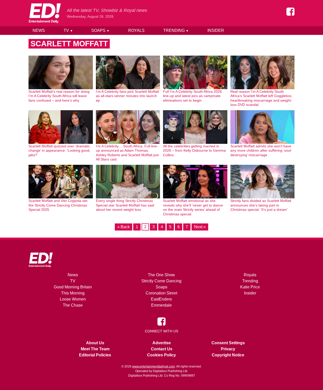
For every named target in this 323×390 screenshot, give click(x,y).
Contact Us (161, 349)
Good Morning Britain (73, 287)
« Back (123, 227)
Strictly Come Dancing (161, 281)
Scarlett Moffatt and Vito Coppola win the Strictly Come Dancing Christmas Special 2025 (58, 205)
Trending (176, 30)
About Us (95, 343)
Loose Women (73, 299)
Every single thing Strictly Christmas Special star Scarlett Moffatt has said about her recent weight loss (125, 205)
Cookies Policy (161, 355)
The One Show (161, 275)
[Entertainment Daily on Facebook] (290, 12)
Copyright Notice (228, 355)
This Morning (73, 293)
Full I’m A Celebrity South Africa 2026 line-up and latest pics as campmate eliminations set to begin (192, 95)
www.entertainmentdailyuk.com (153, 366)
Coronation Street (161, 293)
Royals (136, 30)
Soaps (100, 30)
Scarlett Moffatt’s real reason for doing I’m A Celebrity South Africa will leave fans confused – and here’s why (59, 95)
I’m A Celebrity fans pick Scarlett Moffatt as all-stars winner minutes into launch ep (127, 95)
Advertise (161, 343)
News (39, 30)
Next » (200, 227)
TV (68, 30)
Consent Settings (228, 343)
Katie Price (250, 287)
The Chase (73, 305)
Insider (215, 30)
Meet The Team (95, 349)
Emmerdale (161, 305)
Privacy (228, 349)
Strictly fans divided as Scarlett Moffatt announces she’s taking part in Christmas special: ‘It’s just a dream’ (260, 205)
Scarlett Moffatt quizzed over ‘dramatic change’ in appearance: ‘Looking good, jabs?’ (59, 150)
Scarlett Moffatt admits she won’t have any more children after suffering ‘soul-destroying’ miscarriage (261, 150)
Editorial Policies (95, 355)
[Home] (45, 13)
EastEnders (161, 299)
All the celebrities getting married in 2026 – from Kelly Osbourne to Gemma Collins (194, 150)
